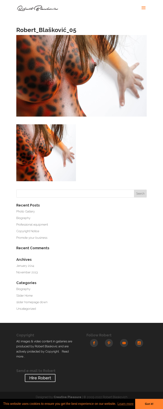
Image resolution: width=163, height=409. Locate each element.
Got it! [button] (149, 403)
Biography (23, 218)
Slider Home (24, 295)
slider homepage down (32, 302)
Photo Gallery (25, 211)
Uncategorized (26, 309)
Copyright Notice (27, 231)
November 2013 (27, 272)
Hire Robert (40, 378)
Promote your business (31, 238)
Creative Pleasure (67, 397)
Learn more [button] (125, 403)
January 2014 (25, 266)
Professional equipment (32, 224)
